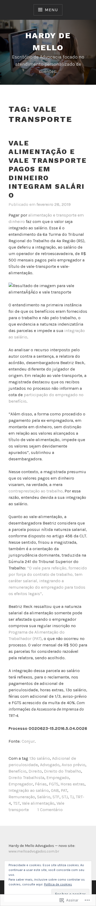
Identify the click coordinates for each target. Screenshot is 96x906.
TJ (72, 796)
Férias (41, 784)
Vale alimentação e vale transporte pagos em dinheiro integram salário (48, 169)
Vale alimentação (38, 803)
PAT (64, 790)
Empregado (57, 777)
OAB (55, 790)
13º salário (39, 758)
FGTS (53, 784)
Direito (35, 771)
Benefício (17, 771)
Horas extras (73, 784)
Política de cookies (58, 884)
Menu (51, 9)
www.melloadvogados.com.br (34, 851)
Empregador (21, 784)
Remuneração (22, 796)
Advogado (49, 764)
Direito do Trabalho (62, 771)
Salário (43, 796)
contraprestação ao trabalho (36, 491)
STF (56, 796)
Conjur (28, 741)
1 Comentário (50, 809)
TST (16, 803)
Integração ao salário (29, 790)
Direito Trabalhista (26, 777)
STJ (65, 796)
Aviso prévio (73, 764)
